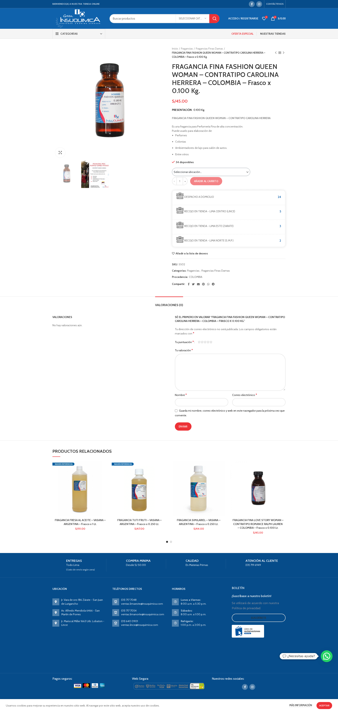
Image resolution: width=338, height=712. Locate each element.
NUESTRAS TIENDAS (273, 33)
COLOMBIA (195, 277)
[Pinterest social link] (203, 284)
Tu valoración (184, 350)
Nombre (181, 395)
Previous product (276, 53)
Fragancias (187, 48)
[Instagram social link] (259, 4)
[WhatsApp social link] (208, 284)
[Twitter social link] (193, 284)
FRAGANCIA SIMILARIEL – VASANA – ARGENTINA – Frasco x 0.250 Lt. (198, 522)
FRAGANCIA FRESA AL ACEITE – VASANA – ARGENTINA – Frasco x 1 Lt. (80, 522)
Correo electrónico (244, 395)
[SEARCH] (214, 18)
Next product (284, 53)
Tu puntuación (184, 342)
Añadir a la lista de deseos (192, 253)
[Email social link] (198, 284)
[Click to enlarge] (60, 152)
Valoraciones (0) (169, 305)
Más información (300, 705)
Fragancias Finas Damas (209, 48)
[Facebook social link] (252, 4)
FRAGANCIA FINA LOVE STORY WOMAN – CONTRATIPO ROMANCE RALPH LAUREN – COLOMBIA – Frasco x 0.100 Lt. (258, 523)
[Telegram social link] (213, 284)
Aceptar (324, 705)
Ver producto (105, 476)
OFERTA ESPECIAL (242, 33)
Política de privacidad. (246, 608)
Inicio (175, 48)
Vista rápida (105, 485)
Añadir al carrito (206, 181)
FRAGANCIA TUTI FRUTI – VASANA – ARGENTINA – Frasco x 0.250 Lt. (139, 522)
